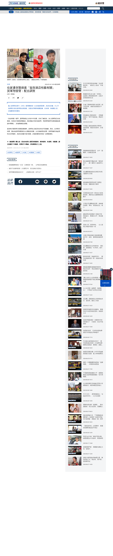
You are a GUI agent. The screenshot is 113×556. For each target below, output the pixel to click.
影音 (11, 8)
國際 (40, 8)
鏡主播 (81, 12)
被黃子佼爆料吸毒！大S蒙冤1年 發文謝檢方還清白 (25, 168)
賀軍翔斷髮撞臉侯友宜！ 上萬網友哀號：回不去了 (25, 172)
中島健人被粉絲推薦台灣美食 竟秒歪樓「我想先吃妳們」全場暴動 (36, 12)
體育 (58, 8)
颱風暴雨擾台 (27, 8)
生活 (54, 8)
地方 (68, 8)
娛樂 (63, 8)
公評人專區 (74, 12)
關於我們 (87, 12)
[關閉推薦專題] (111, 269)
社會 (49, 8)
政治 (35, 8)
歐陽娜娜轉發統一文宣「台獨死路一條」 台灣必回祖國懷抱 (28, 165)
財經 (44, 8)
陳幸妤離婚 (18, 8)
